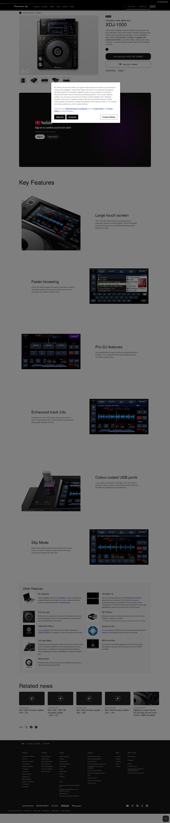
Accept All (72, 117)
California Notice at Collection (76, 109)
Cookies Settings (108, 117)
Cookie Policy (98, 109)
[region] (85, 102)
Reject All (59, 117)
